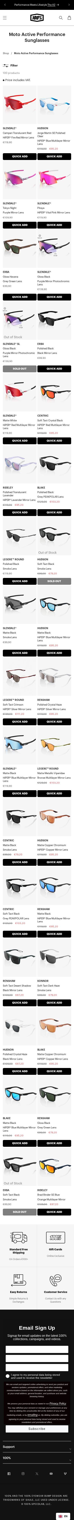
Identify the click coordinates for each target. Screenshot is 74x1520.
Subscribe (37, 1428)
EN (66, 1516)
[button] (5, 18)
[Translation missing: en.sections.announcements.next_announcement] (69, 5)
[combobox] (63, 1516)
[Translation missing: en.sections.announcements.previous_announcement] (5, 5)
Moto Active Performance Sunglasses (36, 53)
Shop (6, 53)
